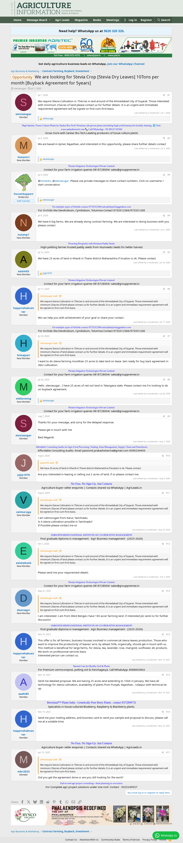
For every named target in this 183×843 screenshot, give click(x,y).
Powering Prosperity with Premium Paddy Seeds (91, 243)
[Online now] (23, 190)
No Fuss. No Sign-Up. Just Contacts (91, 483)
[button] (50, 20)
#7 (168, 336)
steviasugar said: (49, 296)
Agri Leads (62, 20)
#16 (168, 711)
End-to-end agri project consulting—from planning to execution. (91, 783)
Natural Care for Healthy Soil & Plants (91, 666)
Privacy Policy (149, 839)
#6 (168, 288)
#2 (168, 138)
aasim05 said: (47, 462)
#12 (168, 543)
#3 (168, 174)
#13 (168, 590)
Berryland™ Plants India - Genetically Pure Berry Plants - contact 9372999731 (91, 702)
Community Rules (110, 839)
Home (17, 20)
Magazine (81, 20)
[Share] (164, 95)
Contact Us (71, 839)
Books (97, 20)
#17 (168, 752)
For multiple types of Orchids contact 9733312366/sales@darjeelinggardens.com (91, 206)
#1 (168, 95)
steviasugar (20, 88)
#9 (168, 416)
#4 (168, 215)
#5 (168, 252)
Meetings (112, 20)
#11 (168, 492)
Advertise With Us (89, 839)
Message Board (37, 20)
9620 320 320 (113, 31)
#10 (168, 455)
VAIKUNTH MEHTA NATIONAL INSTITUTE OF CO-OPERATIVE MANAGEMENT (91, 535)
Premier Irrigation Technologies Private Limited (91, 166)
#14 (168, 634)
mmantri (45, 181)
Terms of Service (131, 839)
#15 (168, 674)
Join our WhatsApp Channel (126, 64)
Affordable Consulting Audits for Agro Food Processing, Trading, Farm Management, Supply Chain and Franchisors (91, 447)
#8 (168, 379)
